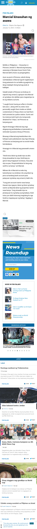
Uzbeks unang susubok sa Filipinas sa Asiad (18, 503)
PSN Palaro (8, 13)
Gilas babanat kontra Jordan (13, 405)
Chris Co (5, 25)
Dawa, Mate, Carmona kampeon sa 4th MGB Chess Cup (17, 443)
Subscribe (32, 3)
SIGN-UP (12, 269)
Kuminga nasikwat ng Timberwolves (14, 368)
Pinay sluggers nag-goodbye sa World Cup (17, 481)
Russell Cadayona (7, 485)
